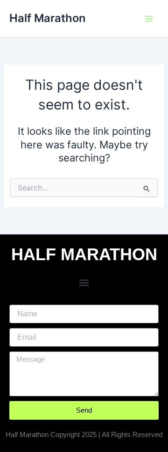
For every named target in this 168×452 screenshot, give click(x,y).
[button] (84, 283)
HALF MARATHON (84, 254)
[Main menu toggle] (149, 19)
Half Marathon (47, 18)
